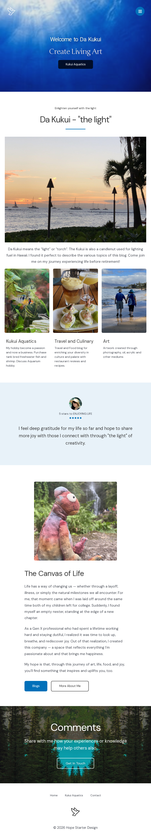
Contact (95, 795)
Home (54, 795)
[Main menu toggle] (140, 11)
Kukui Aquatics (74, 795)
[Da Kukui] (11, 11)
